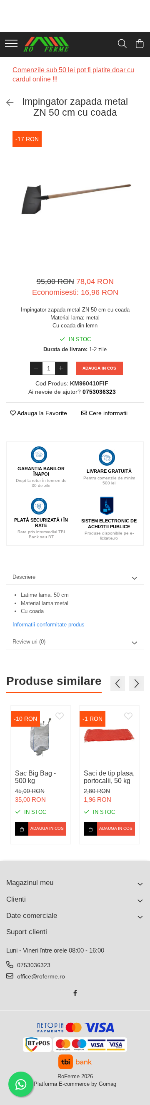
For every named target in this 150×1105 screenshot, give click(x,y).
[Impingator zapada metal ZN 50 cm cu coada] (75, 199)
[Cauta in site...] (122, 44)
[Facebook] (75, 993)
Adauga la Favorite (41, 413)
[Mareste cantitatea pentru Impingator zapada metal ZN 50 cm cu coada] (61, 368)
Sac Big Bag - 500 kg (35, 777)
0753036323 (32, 965)
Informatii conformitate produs (48, 624)
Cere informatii (107, 413)
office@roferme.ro (40, 976)
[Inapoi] (6, 102)
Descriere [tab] (23, 577)
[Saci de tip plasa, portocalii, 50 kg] (109, 735)
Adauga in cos (99, 368)
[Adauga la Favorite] (59, 716)
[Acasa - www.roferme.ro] (46, 44)
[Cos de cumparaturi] (139, 44)
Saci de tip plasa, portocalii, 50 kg (109, 777)
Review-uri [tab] (28, 642)
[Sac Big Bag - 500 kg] (40, 735)
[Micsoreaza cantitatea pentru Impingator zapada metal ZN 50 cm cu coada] (36, 368)
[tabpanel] (75, 199)
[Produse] (11, 44)
